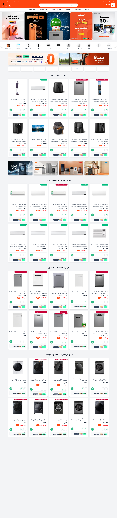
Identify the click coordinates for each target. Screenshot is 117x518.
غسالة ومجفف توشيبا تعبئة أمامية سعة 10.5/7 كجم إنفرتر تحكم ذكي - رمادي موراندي (38, 380)
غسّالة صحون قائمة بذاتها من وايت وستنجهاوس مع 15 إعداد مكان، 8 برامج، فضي (79, 101)
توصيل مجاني (111, 1)
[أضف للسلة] (92, 110)
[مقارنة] (103, 110)
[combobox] (58, 5)
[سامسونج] (103, 69)
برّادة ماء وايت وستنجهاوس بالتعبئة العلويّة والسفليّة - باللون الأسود (100, 100)
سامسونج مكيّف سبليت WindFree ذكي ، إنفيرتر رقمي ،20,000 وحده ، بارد (79, 206)
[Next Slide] (3, 26)
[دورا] (14, 69)
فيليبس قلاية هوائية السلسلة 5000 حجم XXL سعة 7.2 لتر (99, 140)
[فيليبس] (52, 69)
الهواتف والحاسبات (44, 9)
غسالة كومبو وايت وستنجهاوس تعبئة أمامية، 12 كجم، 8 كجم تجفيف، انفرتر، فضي (58, 380)
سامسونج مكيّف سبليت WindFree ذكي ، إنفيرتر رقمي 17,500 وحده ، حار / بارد (18, 246)
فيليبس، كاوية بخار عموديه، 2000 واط (18, 100)
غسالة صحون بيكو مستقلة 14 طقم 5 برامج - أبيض (78, 292)
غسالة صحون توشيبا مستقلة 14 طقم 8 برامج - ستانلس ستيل (38, 332)
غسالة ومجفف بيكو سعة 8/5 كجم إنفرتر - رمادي (79, 379)
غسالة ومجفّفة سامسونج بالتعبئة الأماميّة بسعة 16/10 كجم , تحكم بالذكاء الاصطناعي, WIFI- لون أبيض (18, 380)
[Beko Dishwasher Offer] (81, 26)
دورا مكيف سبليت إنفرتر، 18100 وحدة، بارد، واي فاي (60, 205)
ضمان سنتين (105, 1)
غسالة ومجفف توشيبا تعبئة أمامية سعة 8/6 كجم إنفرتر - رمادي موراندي (99, 419)
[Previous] (115, 46)
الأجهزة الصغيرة (68, 9)
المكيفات (86, 9)
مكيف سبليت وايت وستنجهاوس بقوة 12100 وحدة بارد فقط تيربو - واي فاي (100, 206)
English (19, 1)
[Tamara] (36, 26)
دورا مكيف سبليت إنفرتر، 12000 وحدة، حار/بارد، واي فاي (18, 205)
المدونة (8, 1)
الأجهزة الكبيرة (78, 9)
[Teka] (13, 26)
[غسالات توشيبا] (20, 168)
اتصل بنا (3, 1)
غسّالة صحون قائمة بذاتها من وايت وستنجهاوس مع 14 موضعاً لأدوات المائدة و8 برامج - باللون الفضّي (59, 293)
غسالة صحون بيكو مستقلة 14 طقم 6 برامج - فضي (78, 332)
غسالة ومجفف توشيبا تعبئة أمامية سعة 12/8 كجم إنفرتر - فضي (100, 379)
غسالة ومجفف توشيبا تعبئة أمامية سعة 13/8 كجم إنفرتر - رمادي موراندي (18, 420)
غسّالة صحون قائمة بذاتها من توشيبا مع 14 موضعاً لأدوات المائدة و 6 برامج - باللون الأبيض (38, 293)
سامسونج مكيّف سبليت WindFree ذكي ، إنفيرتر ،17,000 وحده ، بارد (39, 100)
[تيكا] (77, 69)
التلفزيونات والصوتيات (56, 9)
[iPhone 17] (58, 26)
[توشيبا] (39, 69)
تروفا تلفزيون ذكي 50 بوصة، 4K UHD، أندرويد (39, 140)
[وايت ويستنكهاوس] (46, 168)
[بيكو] (90, 69)
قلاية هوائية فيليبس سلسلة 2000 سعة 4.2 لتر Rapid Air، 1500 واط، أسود (79, 141)
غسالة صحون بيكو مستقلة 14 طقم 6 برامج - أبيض (17, 332)
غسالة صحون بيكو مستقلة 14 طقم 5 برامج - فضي (17, 292)
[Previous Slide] (113, 26)
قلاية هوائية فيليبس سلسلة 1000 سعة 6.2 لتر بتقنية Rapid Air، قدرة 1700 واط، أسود (59, 101)
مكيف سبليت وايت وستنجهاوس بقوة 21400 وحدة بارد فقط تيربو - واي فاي (39, 206)
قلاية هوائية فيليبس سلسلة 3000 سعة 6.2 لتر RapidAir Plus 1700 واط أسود (59, 141)
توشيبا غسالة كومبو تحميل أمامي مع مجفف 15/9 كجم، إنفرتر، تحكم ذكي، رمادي (38, 420)
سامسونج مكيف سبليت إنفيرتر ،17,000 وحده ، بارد (60, 245)
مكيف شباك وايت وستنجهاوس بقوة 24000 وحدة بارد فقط (99, 245)
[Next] (2, 46)
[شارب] (27, 69)
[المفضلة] (6, 5)
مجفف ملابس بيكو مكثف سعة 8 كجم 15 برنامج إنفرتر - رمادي (59, 419)
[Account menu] (9, 5)
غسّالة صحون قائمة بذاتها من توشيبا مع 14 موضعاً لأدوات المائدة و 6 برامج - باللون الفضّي (99, 293)
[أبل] (65, 69)
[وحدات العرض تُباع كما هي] (104, 26)
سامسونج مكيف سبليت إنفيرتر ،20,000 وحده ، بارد (40, 245)
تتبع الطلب (13, 1)
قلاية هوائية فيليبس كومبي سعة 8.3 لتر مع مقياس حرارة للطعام (18, 140)
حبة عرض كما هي (32, 9)
